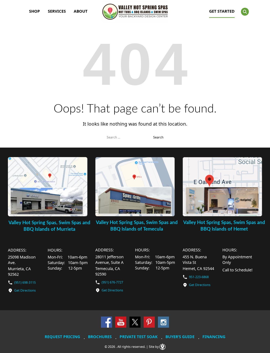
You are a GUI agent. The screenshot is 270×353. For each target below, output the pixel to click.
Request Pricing (62, 336)
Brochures (100, 336)
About (81, 11)
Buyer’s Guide (179, 336)
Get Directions (25, 290)
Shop (34, 11)
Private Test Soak (139, 336)
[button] (245, 12)
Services (57, 11)
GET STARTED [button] (222, 11)
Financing (213, 336)
